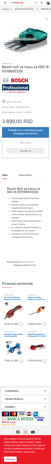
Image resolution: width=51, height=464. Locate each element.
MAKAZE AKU (7, 63)
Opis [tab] (4, 175)
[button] (46, 18)
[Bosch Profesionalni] (15, 83)
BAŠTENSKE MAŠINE (24, 9)
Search (36, 2)
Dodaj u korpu (21, 324)
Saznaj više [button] (29, 452)
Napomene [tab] (25, 175)
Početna (5, 9)
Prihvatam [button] (10, 459)
